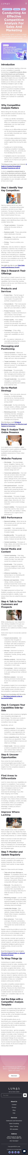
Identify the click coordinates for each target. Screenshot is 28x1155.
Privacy (14, 1107)
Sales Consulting (14, 1123)
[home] (5, 3)
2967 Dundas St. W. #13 (14, 1137)
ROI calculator (14, 1129)
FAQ (14, 1113)
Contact (14, 1104)
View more (14, 1075)
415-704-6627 (14, 1141)
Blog (14, 1110)
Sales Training (14, 1126)
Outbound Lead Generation (14, 1120)
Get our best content (14, 1091)
